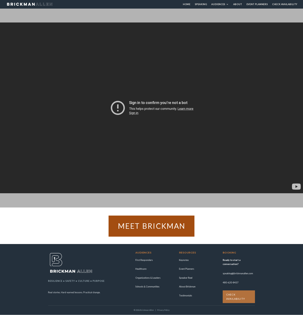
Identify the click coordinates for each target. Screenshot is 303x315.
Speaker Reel (185, 277)
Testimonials (185, 295)
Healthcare (140, 268)
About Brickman (187, 286)
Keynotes (184, 260)
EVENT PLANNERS (257, 4)
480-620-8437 (230, 282)
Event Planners (186, 268)
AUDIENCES (218, 4)
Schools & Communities (147, 286)
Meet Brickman (151, 225)
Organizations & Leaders (147, 277)
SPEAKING (201, 4)
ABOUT (237, 4)
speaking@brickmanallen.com (238, 273)
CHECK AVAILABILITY (284, 4)
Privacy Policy (163, 310)
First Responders (144, 260)
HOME (186, 4)
